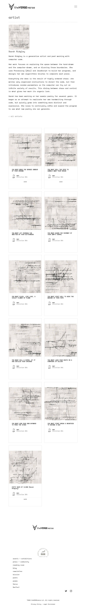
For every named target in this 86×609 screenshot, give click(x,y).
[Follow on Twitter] (66, 591)
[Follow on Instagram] (71, 591)
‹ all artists (15, 116)
